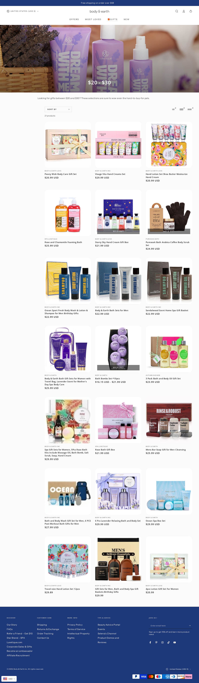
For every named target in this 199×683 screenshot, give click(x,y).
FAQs (10, 629)
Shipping (42, 624)
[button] (176, 11)
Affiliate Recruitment (18, 655)
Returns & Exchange (48, 629)
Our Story (12, 624)
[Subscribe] (190, 626)
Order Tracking (45, 633)
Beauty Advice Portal (109, 624)
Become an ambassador (20, 651)
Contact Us (43, 637)
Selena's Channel (107, 633)
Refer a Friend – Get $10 (20, 633)
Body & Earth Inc (20, 669)
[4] (189, 109)
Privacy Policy (74, 624)
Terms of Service (76, 629)
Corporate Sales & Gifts (19, 646)
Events (101, 629)
